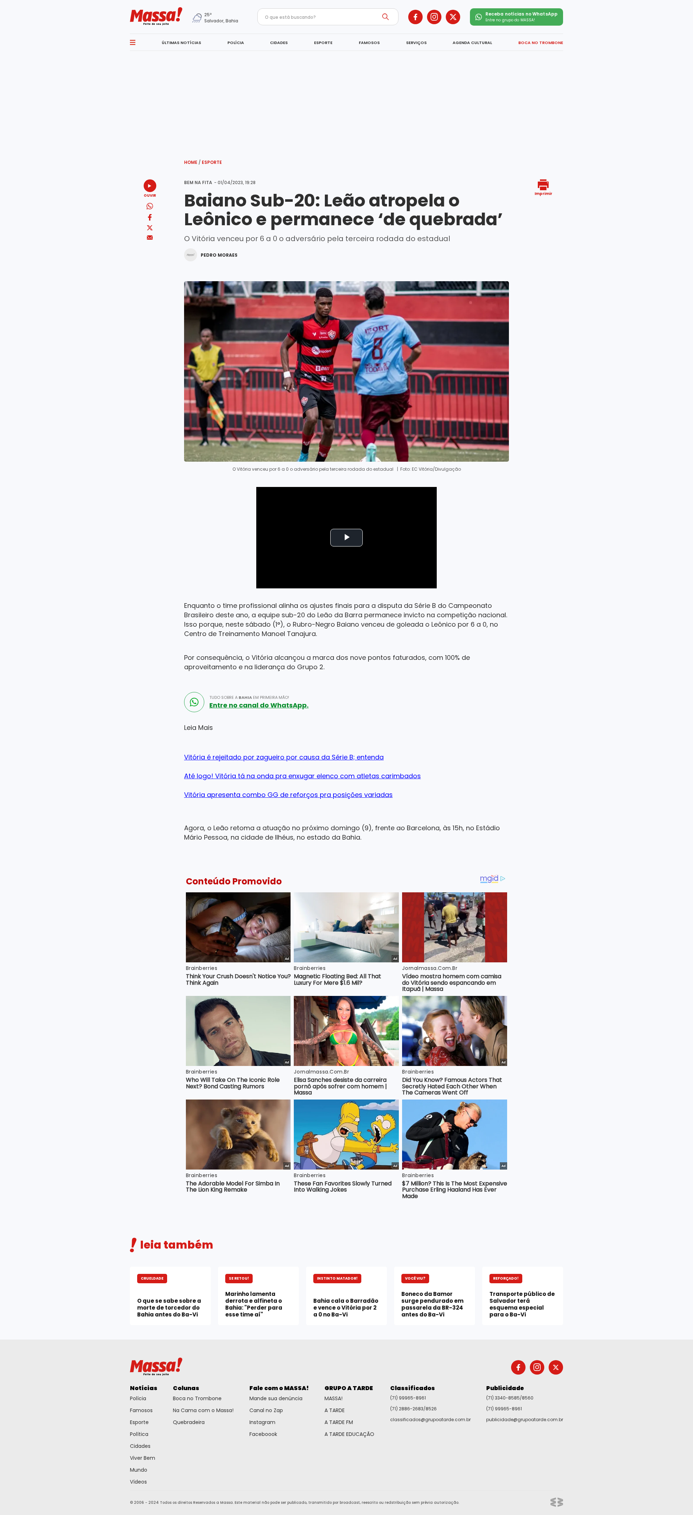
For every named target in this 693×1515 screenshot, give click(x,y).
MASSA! (333, 1398)
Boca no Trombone (197, 1398)
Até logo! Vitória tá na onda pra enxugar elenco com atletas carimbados (302, 775)
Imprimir (543, 193)
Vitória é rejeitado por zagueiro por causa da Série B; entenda (284, 757)
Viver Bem (142, 1458)
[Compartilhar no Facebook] (150, 218)
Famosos (141, 1410)
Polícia (138, 1398)
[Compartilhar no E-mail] (150, 238)
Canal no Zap (266, 1410)
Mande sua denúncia (275, 1398)
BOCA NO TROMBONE (540, 42)
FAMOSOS (369, 42)
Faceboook (263, 1434)
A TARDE (334, 1410)
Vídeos (138, 1481)
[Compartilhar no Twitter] (150, 228)
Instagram (262, 1422)
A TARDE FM (338, 1422)
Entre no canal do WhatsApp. (259, 705)
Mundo (138, 1469)
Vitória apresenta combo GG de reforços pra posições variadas (288, 794)
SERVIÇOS (416, 42)
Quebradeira (189, 1422)
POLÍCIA (235, 42)
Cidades (140, 1446)
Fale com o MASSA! (279, 1388)
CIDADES (279, 42)
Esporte (212, 162)
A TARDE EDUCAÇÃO (349, 1434)
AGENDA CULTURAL (472, 42)
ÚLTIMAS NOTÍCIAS (181, 42)
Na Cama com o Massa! (203, 1410)
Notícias (143, 1388)
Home (192, 162)
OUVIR (150, 195)
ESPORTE (323, 42)
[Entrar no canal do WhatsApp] (194, 702)
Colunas (186, 1388)
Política (139, 1434)
